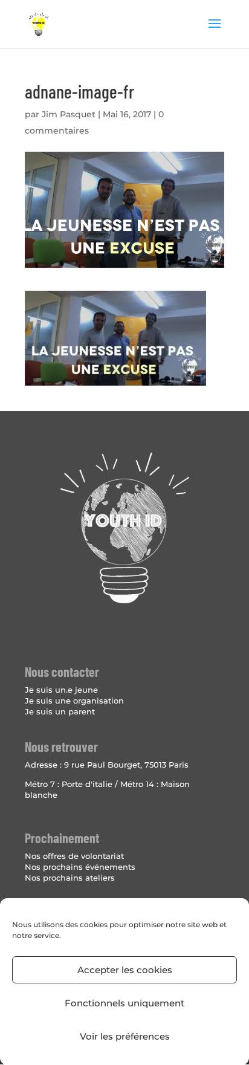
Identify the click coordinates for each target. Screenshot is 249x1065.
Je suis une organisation (74, 700)
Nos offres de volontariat (74, 856)
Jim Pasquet (68, 114)
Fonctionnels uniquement (124, 1003)
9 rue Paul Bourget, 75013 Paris (126, 764)
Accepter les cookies (124, 970)
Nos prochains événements (80, 867)
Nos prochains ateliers (70, 877)
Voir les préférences (125, 1036)
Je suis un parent (60, 711)
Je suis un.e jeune (61, 689)
